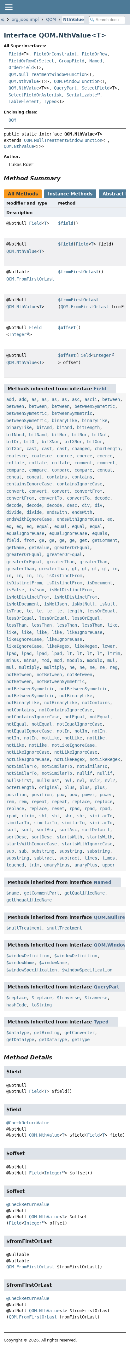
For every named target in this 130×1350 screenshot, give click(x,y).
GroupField (71, 60)
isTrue (13, 610)
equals (99, 533)
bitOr (12, 441)
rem (10, 801)
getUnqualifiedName (29, 899)
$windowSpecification (31, 969)
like (112, 625)
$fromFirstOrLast (78, 271)
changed (81, 448)
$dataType (17, 1032)
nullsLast (48, 780)
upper (108, 864)
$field (65, 223)
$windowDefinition (27, 955)
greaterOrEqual (72, 547)
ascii (91, 399)
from (29, 540)
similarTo (101, 815)
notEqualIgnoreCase (79, 724)
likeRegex (58, 646)
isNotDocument (22, 603)
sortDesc (16, 836)
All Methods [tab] (23, 193)
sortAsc (45, 829)
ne (71, 667)
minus (12, 660)
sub (10, 851)
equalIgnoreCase (25, 533)
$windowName (20, 962)
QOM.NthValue (24, 81)
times (91, 857)
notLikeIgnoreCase (73, 745)
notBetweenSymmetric (61, 681)
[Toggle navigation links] (8, 7)
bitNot (99, 434)
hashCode (16, 1004)
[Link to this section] (65, 178)
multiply (29, 667)
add (10, 399)
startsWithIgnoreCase (31, 843)
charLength (107, 448)
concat (104, 469)
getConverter (79, 1032)
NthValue (73, 19)
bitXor (94, 441)
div (86, 505)
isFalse (15, 589)
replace (81, 801)
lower (108, 646)
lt (69, 653)
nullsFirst (19, 780)
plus (69, 787)
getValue (39, 547)
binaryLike (64, 420)
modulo (74, 660)
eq (109, 519)
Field (15, 53)
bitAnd (44, 427)
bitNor (59, 434)
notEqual (74, 716)
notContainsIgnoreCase (65, 709)
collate (15, 462)
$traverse (68, 997)
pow (60, 794)
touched (15, 864)
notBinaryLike (75, 695)
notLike (50, 737)
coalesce (16, 455)
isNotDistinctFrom (70, 589)
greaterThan (60, 561)
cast (32, 448)
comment (83, 462)
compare (15, 469)
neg (113, 667)
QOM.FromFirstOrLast (30, 278)
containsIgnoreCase (29, 483)
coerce (64, 455)
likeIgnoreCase (84, 632)
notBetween (19, 674)
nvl (68, 780)
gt (74, 568)
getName (15, 547)
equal (43, 526)
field (12, 540)
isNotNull (83, 603)
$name (12, 892)
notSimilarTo (21, 766)
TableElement (24, 101)
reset (58, 808)
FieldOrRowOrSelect (31, 60)
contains (57, 476)
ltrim (113, 653)
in (114, 568)
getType (81, 1039)
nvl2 (95, 780)
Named (95, 60)
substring (43, 851)
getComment (104, 540)
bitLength (88, 427)
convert (15, 491)
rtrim (27, 815)
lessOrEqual (101, 610)
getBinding (46, 1032)
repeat (39, 801)
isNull (107, 603)
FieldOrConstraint (55, 53)
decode (102, 498)
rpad (74, 808)
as (34, 399)
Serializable (82, 94)
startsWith (69, 836)
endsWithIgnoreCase (29, 519)
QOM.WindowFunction (76, 81)
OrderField (21, 67)
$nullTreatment (24, 927)
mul (111, 660)
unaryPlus (85, 864)
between (111, 399)
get (83, 540)
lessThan (16, 625)
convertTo (50, 498)
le (29, 610)
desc (72, 505)
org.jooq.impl (25, 19)
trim (34, 864)
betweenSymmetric (94, 406)
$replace (16, 997)
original (49, 787)
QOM (51, 19)
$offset (67, 327)
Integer (18, 334)
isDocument (99, 582)
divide (13, 512)
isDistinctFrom (64, 575)
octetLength (20, 787)
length (74, 610)
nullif (84, 773)
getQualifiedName (84, 892)
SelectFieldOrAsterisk (35, 94)
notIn (63, 730)
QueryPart (65, 87)
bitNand (15, 434)
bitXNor (50, 441)
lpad (11, 653)
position (16, 794)
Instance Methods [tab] (70, 193)
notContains (96, 702)
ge (41, 540)
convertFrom (88, 491)
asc (76, 399)
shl (43, 815)
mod (45, 660)
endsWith (57, 512)
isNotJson (55, 603)
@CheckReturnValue (27, 1122)
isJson (36, 589)
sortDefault (96, 829)
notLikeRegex (69, 759)
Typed (50, 101)
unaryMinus (56, 864)
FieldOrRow (94, 53)
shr (68, 815)
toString (42, 1004)
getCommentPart (41, 892)
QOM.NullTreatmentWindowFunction (48, 74)
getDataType (20, 1039)
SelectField (95, 87)
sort (11, 829)
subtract (44, 857)
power (88, 794)
